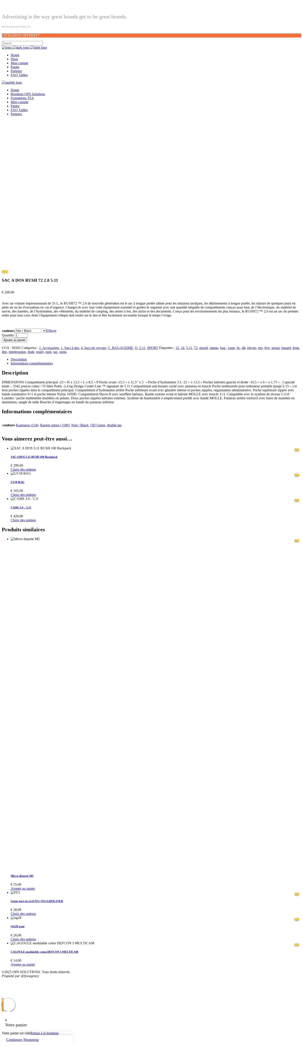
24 (182, 348)
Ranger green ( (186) (54, 425)
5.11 (189, 348)
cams (231, 348)
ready (40, 352)
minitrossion (17, 352)
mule (31, 352)
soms (63, 352)
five (267, 348)
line (4, 352)
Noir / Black (80, 425)
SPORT (152, 348)
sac (55, 352)
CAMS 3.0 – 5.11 (21, 507)
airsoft (203, 348)
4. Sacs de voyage (93, 348)
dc (238, 348)
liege (296, 348)
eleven (251, 348)
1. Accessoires (49, 348)
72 (195, 348)
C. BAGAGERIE (120, 348)
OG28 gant (17, 926)
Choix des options (23, 469)
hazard (286, 348)
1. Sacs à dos (70, 348)
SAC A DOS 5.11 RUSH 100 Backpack (34, 456)
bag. (223, 348)
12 (177, 348)
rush (48, 352)
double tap (114, 425)
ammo (214, 348)
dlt (243, 348)
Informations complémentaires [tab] (32, 363)
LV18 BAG (17, 482)
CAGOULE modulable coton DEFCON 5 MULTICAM (44, 951)
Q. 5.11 (140, 348)
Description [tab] (19, 359)
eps (260, 348)
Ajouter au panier (14, 340)
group (276, 348)
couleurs (8, 331)
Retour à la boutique (44, 1033)
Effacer (51, 330)
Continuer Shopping (22, 1039)
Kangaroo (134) (27, 425)
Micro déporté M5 (22, 875)
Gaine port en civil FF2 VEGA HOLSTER (37, 901)
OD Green (97, 425)
